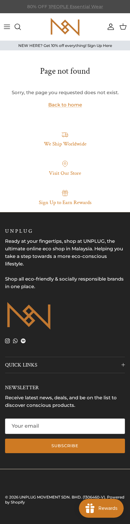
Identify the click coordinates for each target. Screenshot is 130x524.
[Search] (21, 27)
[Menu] (7, 27)
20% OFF (83, 9)
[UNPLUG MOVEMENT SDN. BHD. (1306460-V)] (65, 26)
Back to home (65, 105)
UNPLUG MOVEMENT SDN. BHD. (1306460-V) (62, 497)
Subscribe (65, 445)
